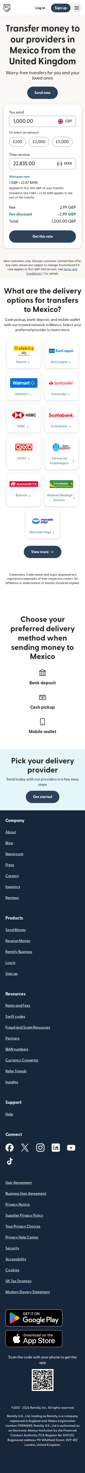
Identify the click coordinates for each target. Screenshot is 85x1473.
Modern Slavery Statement (27, 1292)
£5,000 (62, 142)
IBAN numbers (16, 1049)
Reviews (12, 898)
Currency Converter (22, 1060)
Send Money (15, 930)
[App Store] (33, 1338)
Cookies (12, 1270)
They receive (19, 155)
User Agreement (18, 1183)
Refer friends (16, 1071)
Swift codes (15, 1016)
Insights (11, 1082)
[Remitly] (7, 8)
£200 (17, 142)
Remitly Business (18, 952)
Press (9, 865)
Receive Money (17, 941)
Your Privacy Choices (22, 1226)
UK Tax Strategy (18, 1281)
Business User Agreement (25, 1193)
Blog (9, 843)
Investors (12, 887)
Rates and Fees (17, 1005)
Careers (12, 876)
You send (16, 112)
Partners (12, 1038)
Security (12, 1248)
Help (9, 1114)
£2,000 (39, 142)
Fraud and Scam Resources (27, 1027)
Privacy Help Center (22, 1237)
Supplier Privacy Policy (24, 1215)
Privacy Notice (17, 1204)
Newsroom (14, 854)
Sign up (61, 8)
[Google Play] (34, 1317)
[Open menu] (76, 8)
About (10, 832)
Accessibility (15, 1259)
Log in (40, 8)
